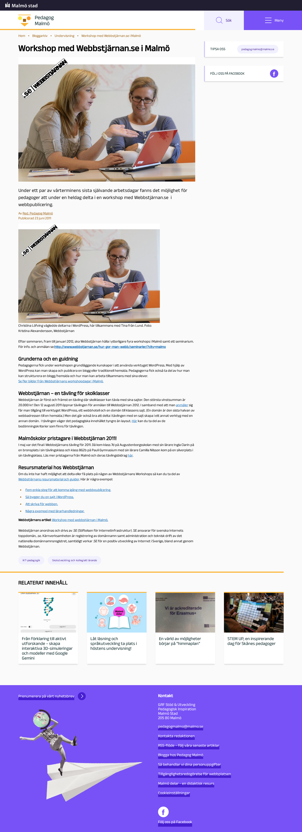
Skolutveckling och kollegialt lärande (74, 560)
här (130, 455)
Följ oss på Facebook (175, 822)
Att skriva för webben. (41, 504)
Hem (21, 36)
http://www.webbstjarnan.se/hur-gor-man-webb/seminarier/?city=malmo (110, 347)
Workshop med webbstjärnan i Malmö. (80, 520)
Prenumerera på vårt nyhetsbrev (46, 696)
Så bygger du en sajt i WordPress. (49, 497)
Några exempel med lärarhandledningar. (54, 511)
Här (134, 421)
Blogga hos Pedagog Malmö (180, 755)
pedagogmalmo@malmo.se (180, 726)
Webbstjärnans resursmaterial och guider (48, 479)
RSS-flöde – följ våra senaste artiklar (188, 745)
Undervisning (64, 36)
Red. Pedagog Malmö (38, 213)
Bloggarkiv (40, 36)
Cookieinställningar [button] (174, 793)
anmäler (182, 405)
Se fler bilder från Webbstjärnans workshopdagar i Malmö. (60, 381)
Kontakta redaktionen (176, 736)
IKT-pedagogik (31, 560)
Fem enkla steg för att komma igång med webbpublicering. (68, 490)
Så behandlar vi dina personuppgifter (189, 764)
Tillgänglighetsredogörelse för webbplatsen (194, 774)
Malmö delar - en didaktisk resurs (186, 783)
